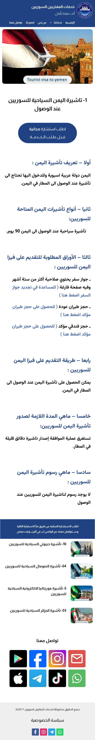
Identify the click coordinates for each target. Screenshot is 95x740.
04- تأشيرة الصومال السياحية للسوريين (35, 566)
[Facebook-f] (35, 732)
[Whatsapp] (59, 732)
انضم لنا (30, 22)
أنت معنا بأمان (65, 13)
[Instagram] (43, 732)
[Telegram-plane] (51, 732)
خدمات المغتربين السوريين (53, 7)
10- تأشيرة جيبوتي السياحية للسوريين (37, 544)
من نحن (42, 22)
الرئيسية (70, 22)
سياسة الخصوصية (47, 720)
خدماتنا (58, 22)
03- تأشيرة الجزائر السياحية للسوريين (38, 610)
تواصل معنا (15, 22)
